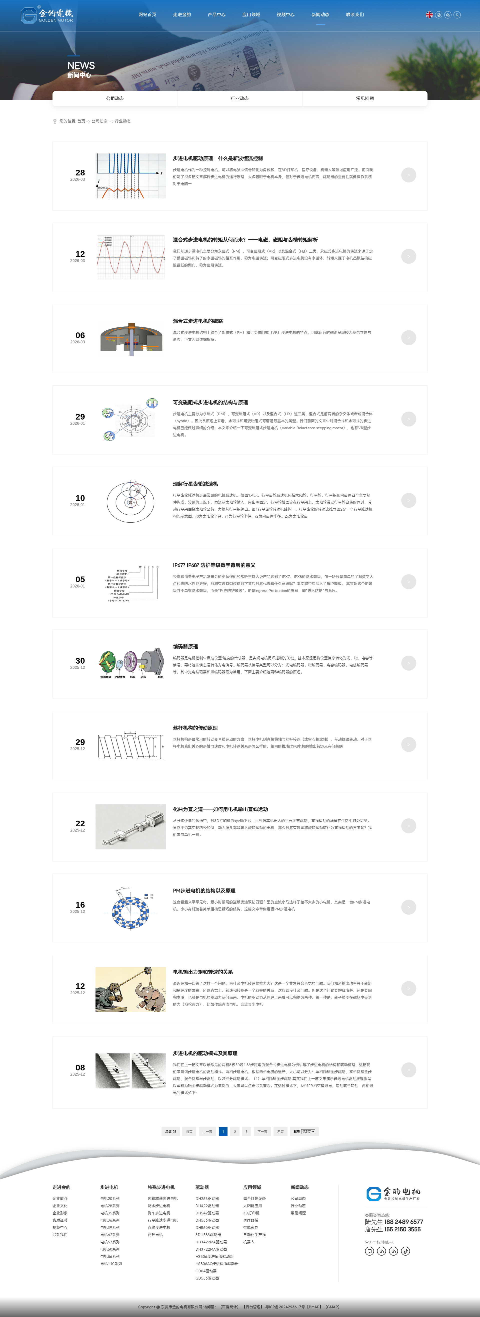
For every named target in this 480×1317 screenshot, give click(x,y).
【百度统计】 (229, 1307)
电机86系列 (110, 1256)
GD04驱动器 (206, 1271)
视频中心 (286, 14)
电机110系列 (111, 1264)
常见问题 (365, 98)
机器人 (248, 1242)
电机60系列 (110, 1249)
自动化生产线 (254, 1235)
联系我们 (355, 14)
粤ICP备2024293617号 (285, 1307)
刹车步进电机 (159, 1213)
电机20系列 (110, 1198)
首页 (81, 121)
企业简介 (60, 1198)
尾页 (280, 1132)
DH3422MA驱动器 (211, 1242)
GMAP (332, 1307)
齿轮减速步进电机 (163, 1198)
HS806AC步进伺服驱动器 (217, 1264)
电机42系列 (110, 1235)
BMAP (314, 1307)
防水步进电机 (159, 1206)
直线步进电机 (159, 1227)
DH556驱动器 (207, 1220)
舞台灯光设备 (254, 1198)
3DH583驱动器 (208, 1235)
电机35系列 (110, 1213)
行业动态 (240, 98)
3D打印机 (251, 1213)
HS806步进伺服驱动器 (215, 1256)
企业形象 (60, 1213)
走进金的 (182, 14)
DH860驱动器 (207, 1227)
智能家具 (250, 1227)
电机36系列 (110, 1220)
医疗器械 (250, 1220)
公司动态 (115, 98)
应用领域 (251, 14)
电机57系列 (110, 1242)
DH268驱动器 (207, 1198)
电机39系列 (110, 1227)
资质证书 (60, 1220)
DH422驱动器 (207, 1206)
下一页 (262, 1132)
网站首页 (147, 14)
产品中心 (217, 14)
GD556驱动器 (207, 1278)
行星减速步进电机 (163, 1220)
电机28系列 (110, 1206)
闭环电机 (155, 1235)
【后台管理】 (253, 1307)
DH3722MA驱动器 (211, 1249)
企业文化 (60, 1206)
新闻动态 (321, 14)
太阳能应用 (252, 1206)
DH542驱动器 (207, 1213)
